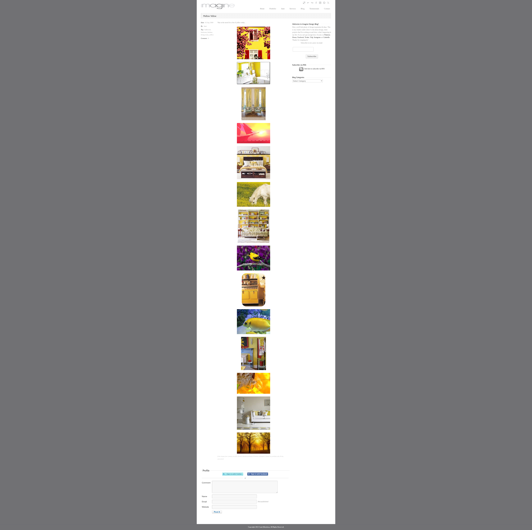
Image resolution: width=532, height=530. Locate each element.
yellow (211, 35)
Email (204, 502)
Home (262, 9)
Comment (206, 483)
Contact (327, 9)
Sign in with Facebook (257, 473)
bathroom (207, 29)
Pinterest (327, 35)
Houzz (294, 37)
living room (205, 35)
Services (293, 9)
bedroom (204, 32)
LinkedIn (327, 37)
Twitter (307, 37)
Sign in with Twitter (232, 473)
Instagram (317, 37)
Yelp (311, 37)
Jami (283, 9)
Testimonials (314, 9)
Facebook (300, 37)
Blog (303, 9)
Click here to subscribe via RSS (314, 69)
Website (205, 507)
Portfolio (272, 9)
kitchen (210, 32)
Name (204, 496)
